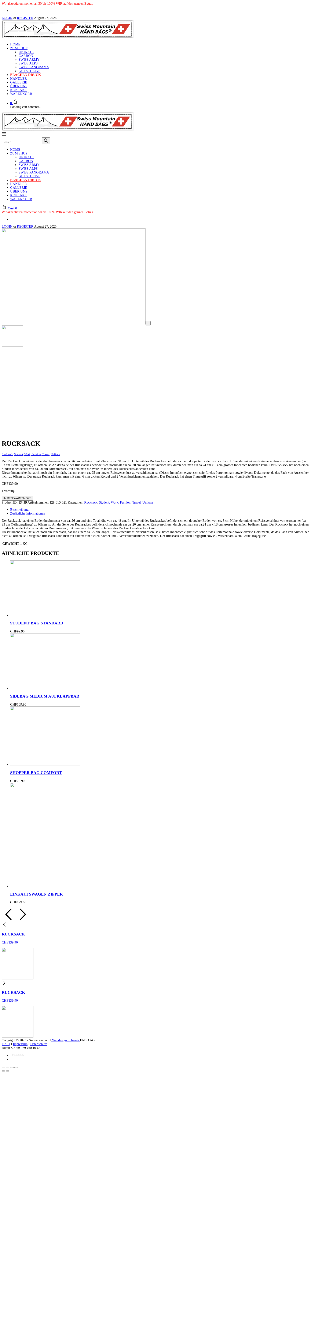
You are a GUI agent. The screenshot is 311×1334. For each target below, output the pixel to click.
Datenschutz (38, 1044)
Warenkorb (21, 94)
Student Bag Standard (36, 623)
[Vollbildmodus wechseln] (7, 1067)
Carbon (26, 55)
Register (25, 18)
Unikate (26, 52)
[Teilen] (12, 1067)
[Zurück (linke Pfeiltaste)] (3, 1071)
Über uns (18, 86)
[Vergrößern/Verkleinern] (3, 1067)
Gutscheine (29, 71)
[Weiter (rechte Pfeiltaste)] (7, 1071)
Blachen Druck (25, 74)
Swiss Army (29, 59)
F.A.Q (6, 1044)
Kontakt (18, 90)
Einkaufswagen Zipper (36, 894)
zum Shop (19, 48)
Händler (18, 78)
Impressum (20, 1044)
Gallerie (18, 82)
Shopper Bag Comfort (36, 772)
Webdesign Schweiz (65, 1040)
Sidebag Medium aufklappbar (44, 696)
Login (7, 18)
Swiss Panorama (34, 67)
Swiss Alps (28, 63)
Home (15, 44)
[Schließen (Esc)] (16, 1067)
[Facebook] (11, 10)
